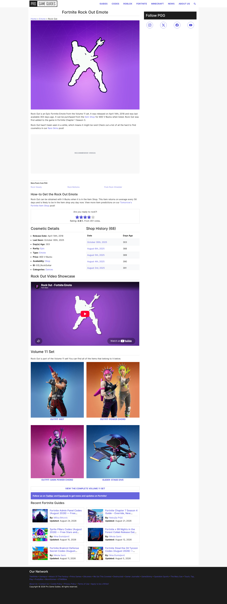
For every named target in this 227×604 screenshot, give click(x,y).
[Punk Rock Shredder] (122, 187)
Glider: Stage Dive (113, 479)
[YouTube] (190, 25)
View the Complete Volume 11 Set (85, 488)
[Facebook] (177, 25)
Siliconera (87, 576)
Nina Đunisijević (61, 536)
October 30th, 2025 (97, 242)
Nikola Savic (115, 536)
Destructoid (118, 576)
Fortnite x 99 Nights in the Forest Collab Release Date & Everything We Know (120, 532)
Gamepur (43, 576)
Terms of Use (83, 584)
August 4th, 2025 (96, 261)
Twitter (49, 496)
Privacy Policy (70, 584)
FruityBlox (39, 579)
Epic (42, 248)
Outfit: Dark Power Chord (57, 479)
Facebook (63, 496)
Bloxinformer (50, 579)
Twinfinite (33, 576)
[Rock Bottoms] (86, 187)
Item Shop (90, 117)
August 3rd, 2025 (96, 268)
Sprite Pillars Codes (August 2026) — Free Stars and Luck (66, 532)
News (171, 3)
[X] (163, 25)
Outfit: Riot (57, 419)
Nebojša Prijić (116, 517)
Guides (103, 3)
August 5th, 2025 (96, 255)
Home (34, 18)
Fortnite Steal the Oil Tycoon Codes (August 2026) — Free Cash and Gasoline (121, 551)
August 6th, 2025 (96, 248)
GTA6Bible (62, 579)
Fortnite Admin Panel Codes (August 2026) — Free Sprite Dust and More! (66, 513)
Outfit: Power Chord (113, 419)
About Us (184, 3)
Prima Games (75, 576)
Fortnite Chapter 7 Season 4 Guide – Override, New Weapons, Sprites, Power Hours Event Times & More (121, 514)
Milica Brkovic (61, 517)
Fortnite (141, 3)
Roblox (127, 3)
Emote (42, 18)
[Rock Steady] (49, 187)
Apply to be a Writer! (100, 584)
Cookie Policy (56, 584)
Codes (115, 3)
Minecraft (157, 3)
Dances (49, 269)
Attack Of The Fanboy (58, 576)
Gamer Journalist (132, 576)
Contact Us (44, 584)
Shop (47, 261)
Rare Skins (53, 128)
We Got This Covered (102, 576)
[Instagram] (149, 25)
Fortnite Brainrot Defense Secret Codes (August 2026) (64, 551)
